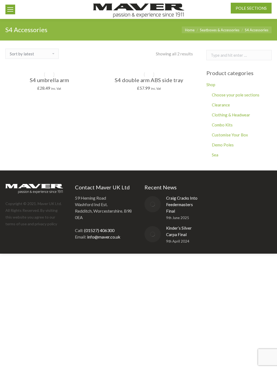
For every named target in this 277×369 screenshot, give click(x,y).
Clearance (221, 104)
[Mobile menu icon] (10, 9)
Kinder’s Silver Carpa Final (179, 231)
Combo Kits (222, 124)
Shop (210, 84)
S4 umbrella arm (49, 80)
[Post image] (152, 204)
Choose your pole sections (235, 94)
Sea (215, 154)
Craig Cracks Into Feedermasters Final (181, 204)
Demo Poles (223, 144)
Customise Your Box (230, 134)
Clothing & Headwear (231, 114)
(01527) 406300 (99, 230)
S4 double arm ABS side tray (149, 80)
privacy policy (46, 224)
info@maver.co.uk (103, 236)
